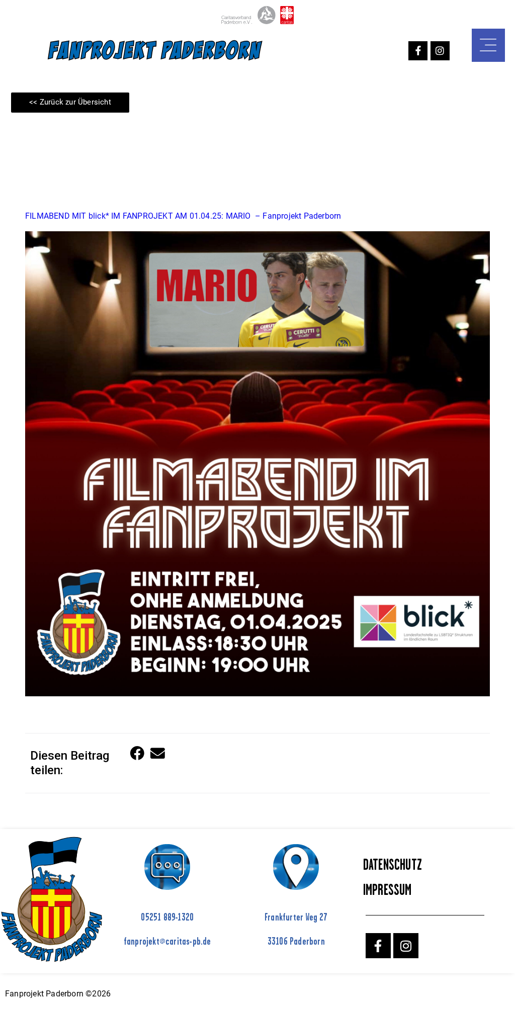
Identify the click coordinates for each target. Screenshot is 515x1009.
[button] (137, 754)
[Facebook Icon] (417, 50)
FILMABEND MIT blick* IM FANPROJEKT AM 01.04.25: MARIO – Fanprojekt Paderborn (183, 216)
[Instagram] (440, 50)
